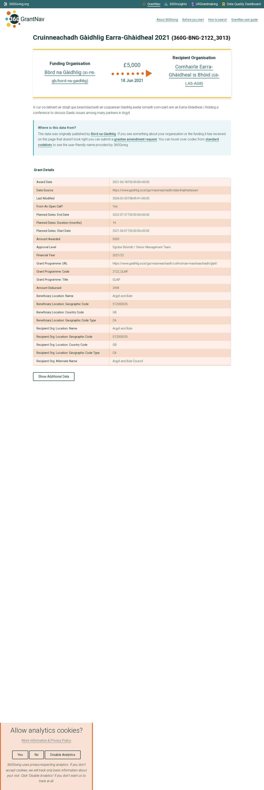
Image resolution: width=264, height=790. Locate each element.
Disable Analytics (62, 755)
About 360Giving (167, 19)
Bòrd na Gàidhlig (103, 134)
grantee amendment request (135, 139)
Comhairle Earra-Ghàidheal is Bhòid (194, 75)
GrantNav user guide (244, 19)
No (36, 755)
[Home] (24, 19)
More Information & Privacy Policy (46, 740)
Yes (20, 755)
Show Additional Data (53, 376)
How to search (217, 19)
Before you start (193, 19)
